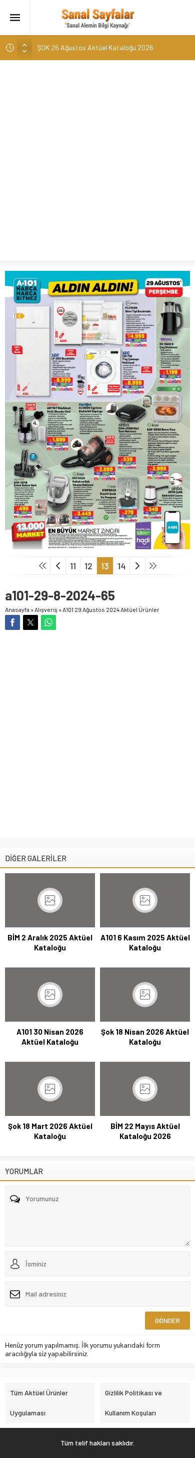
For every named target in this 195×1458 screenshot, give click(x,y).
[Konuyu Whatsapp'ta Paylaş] (48, 622)
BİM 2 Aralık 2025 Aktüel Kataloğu (50, 942)
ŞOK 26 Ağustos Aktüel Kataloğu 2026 (95, 47)
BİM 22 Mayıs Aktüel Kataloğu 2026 (145, 1131)
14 (122, 565)
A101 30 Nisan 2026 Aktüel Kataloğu (50, 1036)
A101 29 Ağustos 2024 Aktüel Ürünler (111, 609)
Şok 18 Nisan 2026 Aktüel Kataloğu (145, 1036)
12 (88, 565)
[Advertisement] (97, 163)
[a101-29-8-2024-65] (97, 545)
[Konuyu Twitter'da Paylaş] (30, 622)
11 (73, 565)
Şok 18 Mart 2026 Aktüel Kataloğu (50, 1131)
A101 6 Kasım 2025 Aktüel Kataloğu (145, 942)
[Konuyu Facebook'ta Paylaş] (12, 622)
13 (105, 565)
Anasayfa (17, 609)
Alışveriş (46, 609)
